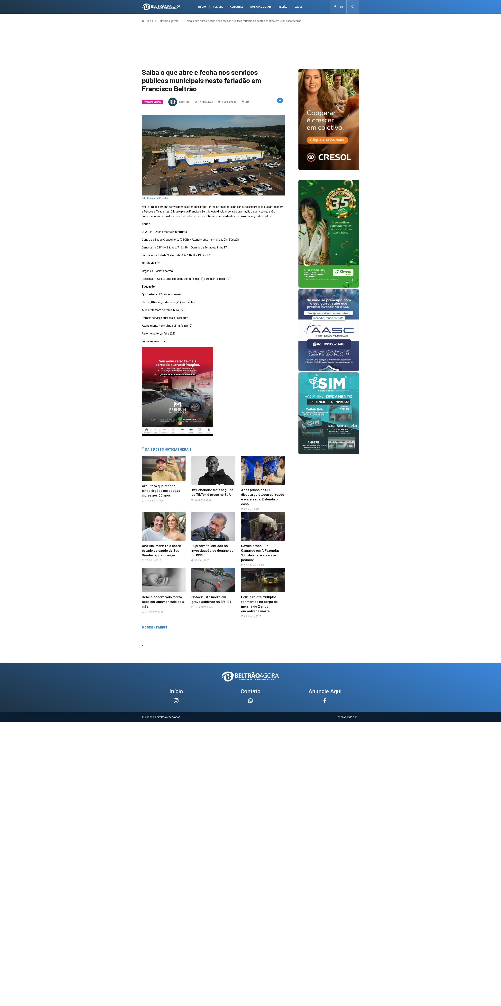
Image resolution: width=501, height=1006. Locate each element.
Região (282, 6)
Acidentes (236, 6)
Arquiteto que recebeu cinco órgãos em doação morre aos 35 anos (161, 490)
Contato (250, 691)
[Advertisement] (250, 749)
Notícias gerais (260, 6)
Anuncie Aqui (325, 691)
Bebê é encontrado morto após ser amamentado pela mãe (163, 601)
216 (247, 101)
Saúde (298, 6)
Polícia (218, 6)
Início (202, 6)
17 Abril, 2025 (205, 101)
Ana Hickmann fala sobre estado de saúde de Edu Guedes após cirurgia (161, 550)
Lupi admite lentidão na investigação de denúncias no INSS (212, 550)
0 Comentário (229, 101)
